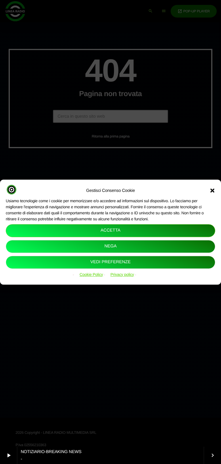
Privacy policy (122, 274)
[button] (212, 190)
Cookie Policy (91, 274)
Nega (110, 246)
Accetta (111, 230)
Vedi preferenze (110, 262)
